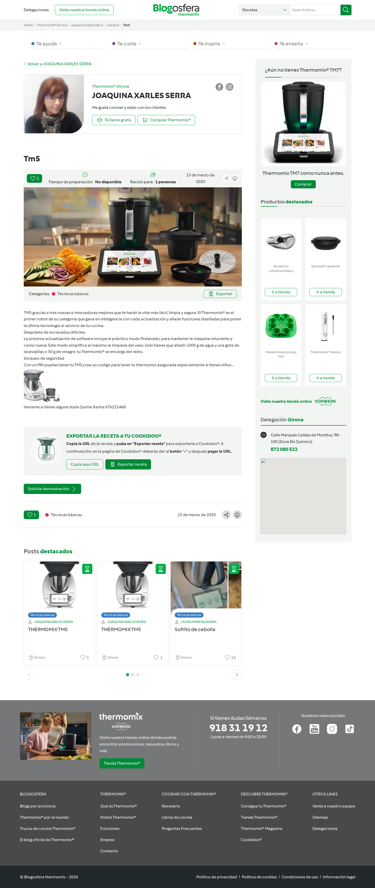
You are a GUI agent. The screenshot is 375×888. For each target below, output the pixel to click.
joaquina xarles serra (87, 25)
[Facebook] (297, 729)
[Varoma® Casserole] (325, 240)
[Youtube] (314, 729)
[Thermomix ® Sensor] (325, 326)
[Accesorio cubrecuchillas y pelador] (281, 240)
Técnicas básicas (42, 615)
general (113, 25)
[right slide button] (237, 675)
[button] (264, 10)
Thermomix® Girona (52, 25)
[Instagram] (332, 729)
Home (28, 25)
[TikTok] (349, 729)
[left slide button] (29, 675)
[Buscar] (346, 10)
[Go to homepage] (176, 10)
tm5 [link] (126, 25)
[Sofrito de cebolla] (206, 590)
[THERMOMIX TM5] (59, 590)
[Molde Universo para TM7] (281, 326)
